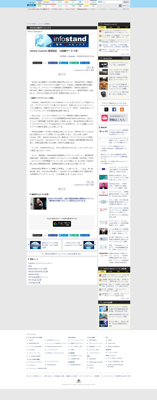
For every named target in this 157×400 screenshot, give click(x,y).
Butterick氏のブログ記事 (37, 269)
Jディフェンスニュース (96, 343)
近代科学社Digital (75, 364)
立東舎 (72, 350)
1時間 (102, 27)
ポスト (39, 63)
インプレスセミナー (53, 350)
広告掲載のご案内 (59, 376)
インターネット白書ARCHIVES (38, 368)
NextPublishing (51, 364)
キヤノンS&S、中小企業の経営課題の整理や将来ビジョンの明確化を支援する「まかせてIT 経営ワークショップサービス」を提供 (118, 204)
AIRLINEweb (93, 340)
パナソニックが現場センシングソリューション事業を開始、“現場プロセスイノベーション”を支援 (115, 41)
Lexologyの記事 (34, 283)
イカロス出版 (91, 337)
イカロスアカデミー (95, 353)
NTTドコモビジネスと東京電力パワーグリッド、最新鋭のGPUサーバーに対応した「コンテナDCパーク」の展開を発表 (115, 32)
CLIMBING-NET (75, 359)
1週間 (118, 27)
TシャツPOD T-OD (76, 346)
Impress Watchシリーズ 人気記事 (114, 268)
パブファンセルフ (113, 352)
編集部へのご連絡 (72, 376)
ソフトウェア (113, 9)
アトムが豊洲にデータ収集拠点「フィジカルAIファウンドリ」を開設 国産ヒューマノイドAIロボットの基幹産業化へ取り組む (115, 37)
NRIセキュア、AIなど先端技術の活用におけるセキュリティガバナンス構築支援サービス (114, 157)
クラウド (92, 9)
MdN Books (92, 359)
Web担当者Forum (34, 343)
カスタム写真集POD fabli (115, 361)
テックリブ (90, 365)
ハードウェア (102, 9)
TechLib (91, 368)
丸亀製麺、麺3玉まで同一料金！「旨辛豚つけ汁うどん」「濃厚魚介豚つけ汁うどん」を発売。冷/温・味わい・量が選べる (115, 281)
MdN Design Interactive (96, 362)
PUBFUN (108, 350)
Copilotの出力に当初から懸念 (84, 70)
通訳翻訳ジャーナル (95, 346)
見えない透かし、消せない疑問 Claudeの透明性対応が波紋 (118, 324)
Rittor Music (72, 337)
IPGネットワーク (111, 355)
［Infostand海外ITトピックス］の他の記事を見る (62, 254)
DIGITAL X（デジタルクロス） (56, 353)
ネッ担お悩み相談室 (34, 356)
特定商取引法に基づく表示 (123, 376)
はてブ (65, 63)
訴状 (30, 266)
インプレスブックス (53, 361)
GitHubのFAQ (33, 274)
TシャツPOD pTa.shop (115, 358)
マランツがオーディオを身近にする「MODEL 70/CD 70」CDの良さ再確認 (119, 72)
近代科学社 (71, 362)
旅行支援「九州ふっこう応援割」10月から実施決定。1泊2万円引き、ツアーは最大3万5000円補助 (115, 286)
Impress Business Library (54, 346)
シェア (54, 63)
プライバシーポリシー (85, 376)
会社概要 (96, 376)
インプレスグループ (107, 376)
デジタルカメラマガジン (36, 362)
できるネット (33, 365)
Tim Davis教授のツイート (38, 277)
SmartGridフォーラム (53, 340)
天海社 (110, 340)
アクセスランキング (110, 24)
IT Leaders (32, 350)
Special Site (107, 58)
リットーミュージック (76, 340)
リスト (45, 63)
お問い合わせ (48, 376)
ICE (107, 337)
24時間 (110, 27)
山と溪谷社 (71, 353)
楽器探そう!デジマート (77, 343)
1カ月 (126, 27)
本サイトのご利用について (34, 376)
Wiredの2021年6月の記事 (38, 271)
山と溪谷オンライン (76, 355)
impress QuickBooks (114, 346)
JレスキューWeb (94, 350)
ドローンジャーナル (34, 353)
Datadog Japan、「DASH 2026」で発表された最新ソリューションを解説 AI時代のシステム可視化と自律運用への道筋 (118, 188)
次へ (88, 67)
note (76, 63)
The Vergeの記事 (34, 280)
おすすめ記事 (107, 302)
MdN (88, 356)
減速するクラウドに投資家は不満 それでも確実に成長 (50, 245)
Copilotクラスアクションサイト (40, 263)
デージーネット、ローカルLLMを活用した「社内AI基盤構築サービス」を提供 (118, 223)
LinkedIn (86, 63)
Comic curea (111, 343)
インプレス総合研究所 (35, 346)
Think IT (31, 340)
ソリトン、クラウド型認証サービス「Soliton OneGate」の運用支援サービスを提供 (114, 148)
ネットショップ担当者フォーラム (56, 343)
